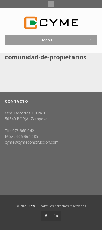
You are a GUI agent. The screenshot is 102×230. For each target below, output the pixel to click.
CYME (33, 206)
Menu (47, 40)
